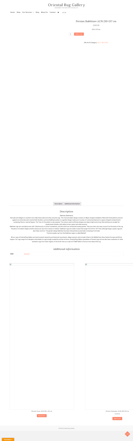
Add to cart (78, 34)
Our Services (27, 12)
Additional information (72, 204)
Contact (53, 12)
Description (58, 204)
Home (13, 12)
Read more (41, 416)
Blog (37, 12)
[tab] (58, 204)
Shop (19, 12)
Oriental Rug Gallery (66, 5)
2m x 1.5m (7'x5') (102, 42)
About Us (44, 12)
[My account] (58, 12)
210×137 (27, 254)
